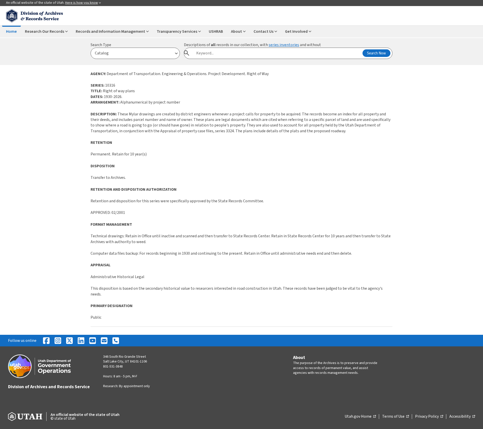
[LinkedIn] (81, 340)
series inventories (284, 45)
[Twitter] (69, 340)
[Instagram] (58, 340)
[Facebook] (46, 340)
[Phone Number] (116, 340)
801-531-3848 (113, 366)
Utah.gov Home (360, 416)
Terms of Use (395, 416)
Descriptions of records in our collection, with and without (252, 45)
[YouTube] (92, 340)
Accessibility (462, 416)
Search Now (376, 53)
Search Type (101, 45)
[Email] (104, 340)
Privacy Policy (429, 416)
